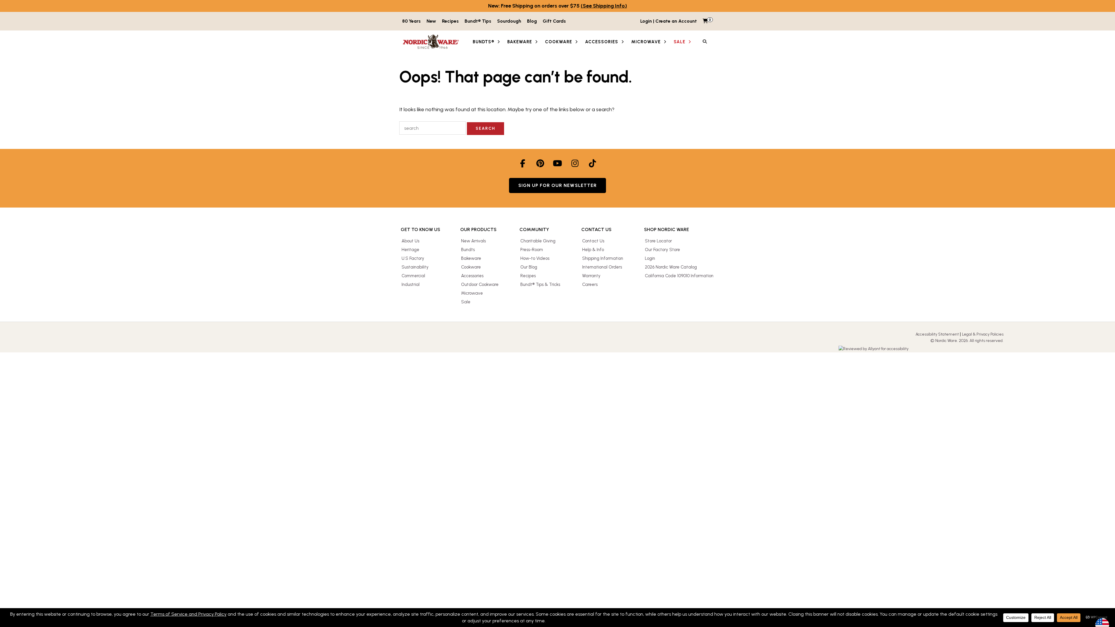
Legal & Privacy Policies (982, 334)
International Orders (602, 267)
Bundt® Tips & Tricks (540, 284)
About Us (410, 241)
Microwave (472, 293)
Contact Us (593, 241)
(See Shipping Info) (604, 6)
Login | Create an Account (668, 21)
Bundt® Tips (478, 21)
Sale (465, 302)
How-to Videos (534, 258)
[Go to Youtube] (557, 163)
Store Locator (658, 241)
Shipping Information (602, 258)
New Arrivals (473, 241)
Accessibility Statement (937, 334)
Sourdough (509, 21)
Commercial (413, 275)
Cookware (471, 267)
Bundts (468, 249)
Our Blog (528, 267)
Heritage (410, 249)
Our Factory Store (662, 249)
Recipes (450, 21)
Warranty (591, 275)
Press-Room (531, 249)
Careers (590, 284)
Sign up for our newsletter (557, 185)
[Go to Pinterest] (540, 163)
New (431, 21)
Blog (532, 21)
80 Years (411, 21)
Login (650, 258)
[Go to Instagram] (575, 163)
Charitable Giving (537, 241)
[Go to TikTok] (592, 163)
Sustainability (415, 267)
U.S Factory (413, 258)
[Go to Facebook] (522, 163)
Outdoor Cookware (480, 284)
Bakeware (471, 258)
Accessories (472, 275)
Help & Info (593, 249)
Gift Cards (554, 21)
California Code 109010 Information (679, 275)
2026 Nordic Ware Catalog (671, 267)
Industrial (411, 284)
